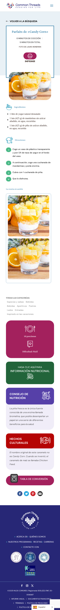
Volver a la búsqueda (23, 21)
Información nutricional (30, 369)
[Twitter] (32, 586)
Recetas (37, 542)
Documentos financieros (39, 599)
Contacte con (31, 547)
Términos (19, 603)
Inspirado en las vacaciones (20, 314)
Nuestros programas (19, 542)
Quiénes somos (37, 536)
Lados (10, 310)
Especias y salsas (15, 302)
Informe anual (18, 599)
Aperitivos (22, 306)
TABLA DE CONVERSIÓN (34, 479)
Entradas (19, 310)
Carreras (49, 542)
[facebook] (22, 586)
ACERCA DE (21, 536)
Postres (32, 306)
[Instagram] (27, 586)
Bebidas (30, 302)
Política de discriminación (31, 607)
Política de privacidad (37, 603)
